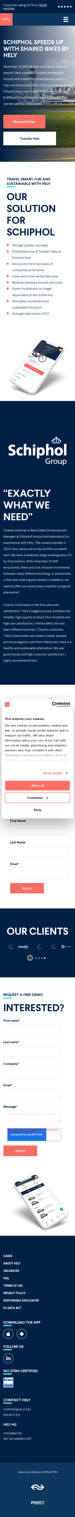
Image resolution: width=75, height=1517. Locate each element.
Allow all (37, 785)
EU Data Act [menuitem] (12, 1308)
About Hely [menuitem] (12, 1263)
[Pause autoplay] (30, 958)
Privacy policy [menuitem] (14, 1293)
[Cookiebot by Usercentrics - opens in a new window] (53, 704)
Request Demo (24, 121)
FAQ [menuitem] (6, 1278)
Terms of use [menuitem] (13, 1285)
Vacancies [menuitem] (11, 1270)
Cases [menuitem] (7, 1256)
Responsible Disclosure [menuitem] (21, 1300)
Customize (35, 797)
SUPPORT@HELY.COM (17, 1409)
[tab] (36, 958)
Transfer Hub (29, 138)
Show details (52, 773)
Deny (37, 809)
